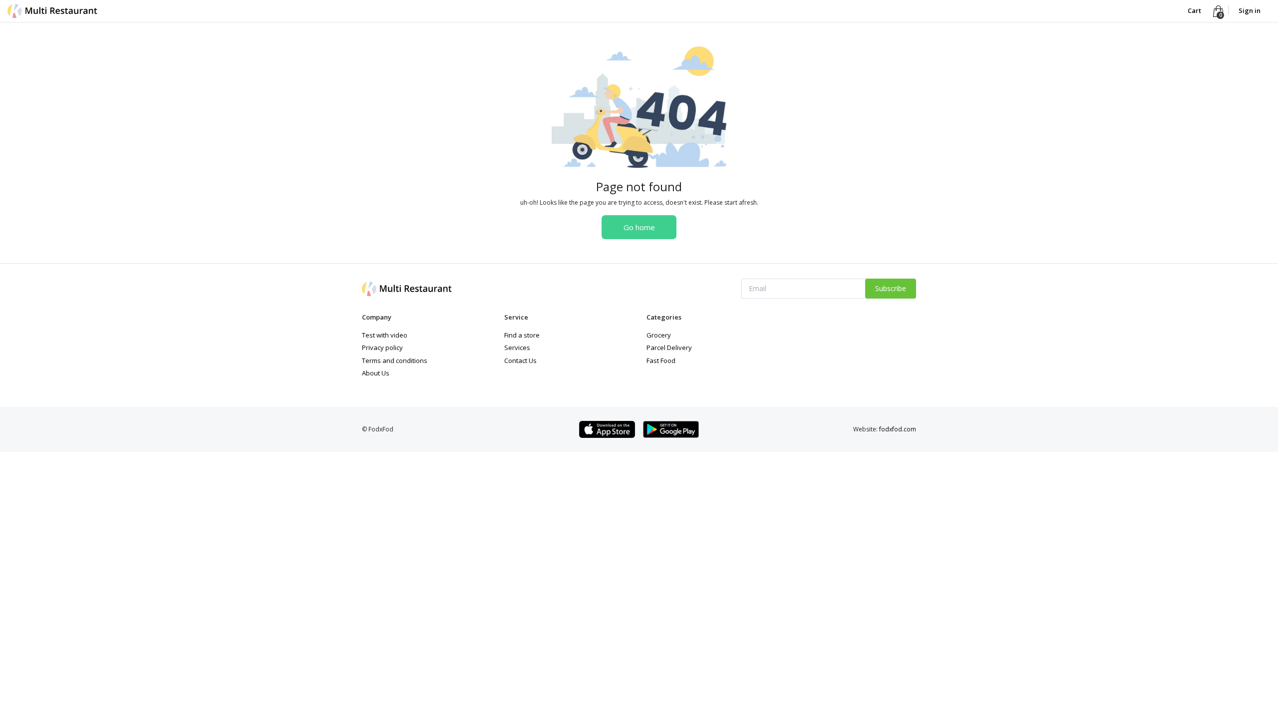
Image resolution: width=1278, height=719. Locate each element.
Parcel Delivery (669, 347)
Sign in (1250, 10)
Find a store (522, 335)
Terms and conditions (394, 360)
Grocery (658, 335)
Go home (639, 227)
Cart (1195, 10)
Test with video (384, 335)
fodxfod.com (897, 429)
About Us (375, 372)
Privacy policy (382, 347)
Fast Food (660, 360)
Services (517, 347)
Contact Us (520, 360)
